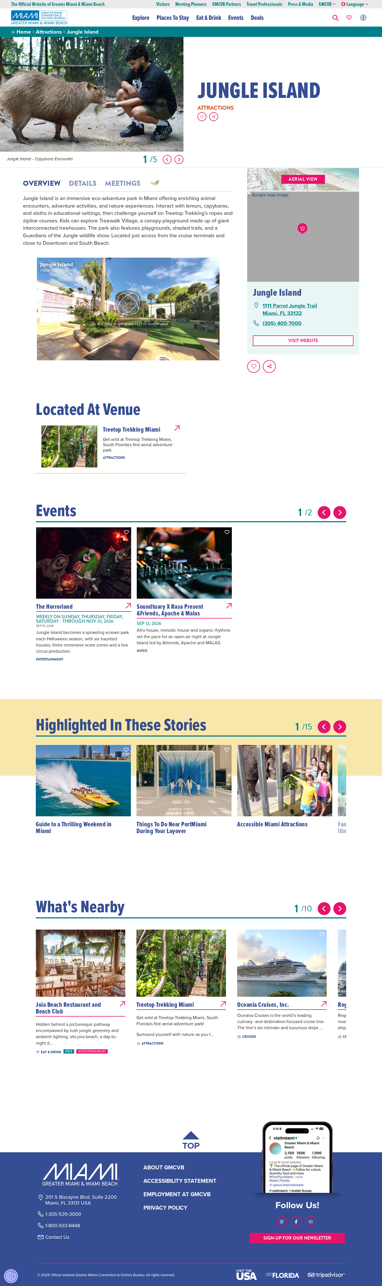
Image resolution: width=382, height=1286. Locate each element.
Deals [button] (257, 17)
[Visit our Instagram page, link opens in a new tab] (281, 1221)
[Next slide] (339, 512)
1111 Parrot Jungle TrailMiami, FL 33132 (290, 309)
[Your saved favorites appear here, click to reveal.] (349, 17)
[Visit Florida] (282, 1275)
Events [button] (236, 17)
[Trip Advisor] (326, 1274)
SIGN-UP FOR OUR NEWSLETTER (297, 1238)
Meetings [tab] (122, 183)
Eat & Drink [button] (208, 17)
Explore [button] (140, 17)
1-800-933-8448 (62, 1225)
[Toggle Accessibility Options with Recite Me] (363, 17)
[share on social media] (213, 116)
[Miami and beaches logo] (80, 1174)
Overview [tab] (41, 183)
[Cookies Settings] (11, 1276)
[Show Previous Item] (167, 159)
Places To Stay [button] (173, 17)
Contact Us (57, 1237)
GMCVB (325, 4)
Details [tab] (82, 183)
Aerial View (303, 179)
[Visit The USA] (246, 1274)
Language (355, 4)
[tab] (154, 183)
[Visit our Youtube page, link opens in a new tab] (310, 1221)
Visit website (303, 340)
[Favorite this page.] (201, 116)
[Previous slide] (324, 512)
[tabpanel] (128, 220)
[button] (335, 17)
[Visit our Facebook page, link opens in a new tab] (296, 1221)
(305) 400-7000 (282, 323)
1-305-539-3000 (63, 1214)
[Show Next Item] (179, 159)
